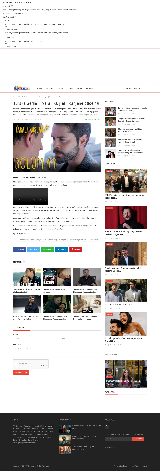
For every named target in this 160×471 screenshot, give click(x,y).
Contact (90, 88)
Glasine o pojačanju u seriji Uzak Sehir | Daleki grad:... (130, 130)
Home (39, 88)
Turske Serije (23, 97)
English (110, 447)
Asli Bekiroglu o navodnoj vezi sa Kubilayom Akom (84, 448)
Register (138, 88)
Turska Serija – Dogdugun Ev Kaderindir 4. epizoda (85, 317)
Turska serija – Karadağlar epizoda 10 (54, 290)
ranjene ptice (41, 240)
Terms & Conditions (121, 466)
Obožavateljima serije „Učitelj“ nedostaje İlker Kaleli (25, 317)
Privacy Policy (134, 466)
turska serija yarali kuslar (78, 240)
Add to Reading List (93, 119)
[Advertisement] (80, 66)
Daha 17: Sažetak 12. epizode (118, 304)
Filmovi (71, 88)
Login (128, 88)
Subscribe (138, 439)
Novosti (49, 88)
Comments (21, 328)
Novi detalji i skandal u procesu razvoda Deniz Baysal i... (130, 141)
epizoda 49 (24, 240)
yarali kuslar (94, 240)
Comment (17, 344)
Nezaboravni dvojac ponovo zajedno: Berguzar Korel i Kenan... (131, 151)
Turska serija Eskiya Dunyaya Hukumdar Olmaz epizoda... (85, 290)
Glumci (80, 88)
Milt (119, 113)
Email (61, 334)
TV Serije (60, 88)
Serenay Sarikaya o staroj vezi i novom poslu (86, 427)
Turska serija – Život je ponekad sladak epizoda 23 (26, 290)
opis (32, 240)
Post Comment (21, 372)
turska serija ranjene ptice (58, 240)
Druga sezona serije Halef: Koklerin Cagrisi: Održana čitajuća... (131, 120)
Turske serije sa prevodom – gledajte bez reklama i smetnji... (132, 109)
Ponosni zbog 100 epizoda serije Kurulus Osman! (84, 437)
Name (15, 334)
